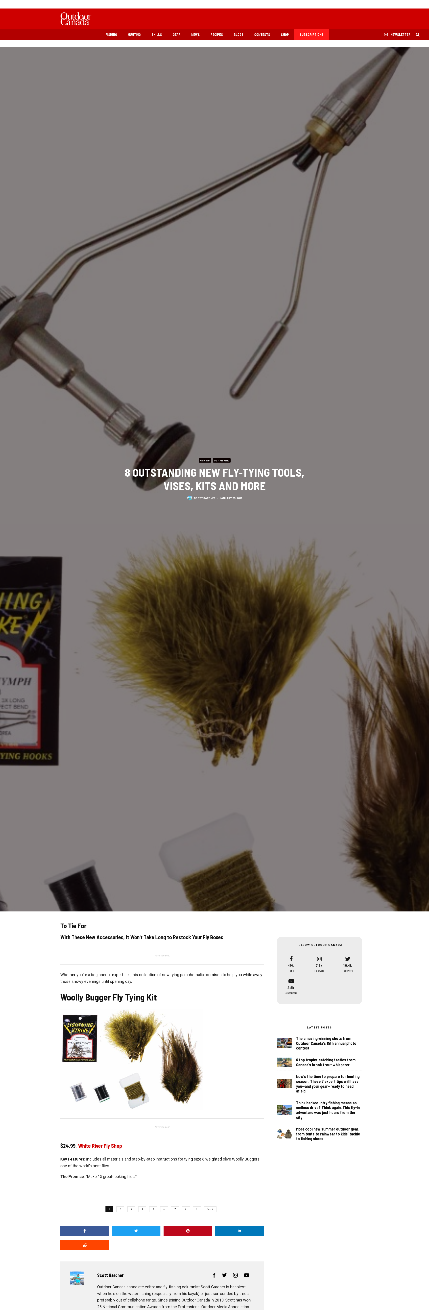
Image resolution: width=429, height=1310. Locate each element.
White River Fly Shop (100, 1145)
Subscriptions (312, 34)
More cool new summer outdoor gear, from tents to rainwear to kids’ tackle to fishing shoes (328, 1134)
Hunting (134, 34)
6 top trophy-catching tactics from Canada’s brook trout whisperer (325, 1062)
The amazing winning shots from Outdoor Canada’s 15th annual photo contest (326, 1043)
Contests (262, 34)
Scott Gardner (205, 497)
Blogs (239, 34)
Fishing (111, 34)
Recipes (216, 34)
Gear (177, 34)
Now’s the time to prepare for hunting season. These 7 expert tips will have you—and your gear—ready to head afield (328, 1083)
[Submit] (84, 1245)
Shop (285, 34)
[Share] (84, 1231)
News (195, 34)
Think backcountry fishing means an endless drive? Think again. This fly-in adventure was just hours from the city (328, 1110)
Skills (156, 34)
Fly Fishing (221, 460)
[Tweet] (136, 1231)
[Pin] (188, 1231)
